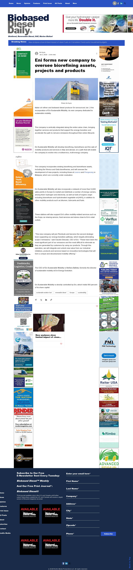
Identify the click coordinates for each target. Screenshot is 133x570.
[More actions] (96, 53)
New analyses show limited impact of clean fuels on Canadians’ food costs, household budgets (49, 336)
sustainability (82, 292)
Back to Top (130, 562)
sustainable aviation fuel (44, 292)
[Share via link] (51, 300)
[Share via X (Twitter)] (41, 300)
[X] (125, 3)
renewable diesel (60, 292)
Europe (72, 292)
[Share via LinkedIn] (46, 300)
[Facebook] (118, 3)
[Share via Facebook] (36, 300)
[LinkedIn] (121, 3)
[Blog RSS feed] (115, 3)
